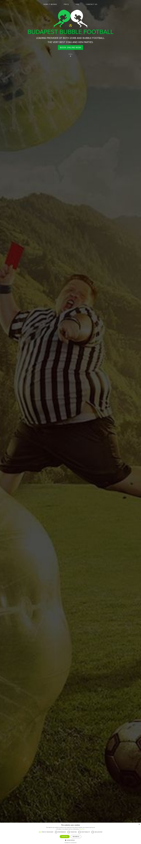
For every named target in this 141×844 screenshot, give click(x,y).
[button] (70, 840)
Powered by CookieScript (70, 842)
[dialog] (70, 833)
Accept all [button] (65, 836)
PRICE (66, 4)
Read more (82, 829)
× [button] (139, 824)
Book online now (70, 48)
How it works (50, 4)
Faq (77, 4)
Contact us (91, 4)
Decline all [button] (76, 836)
